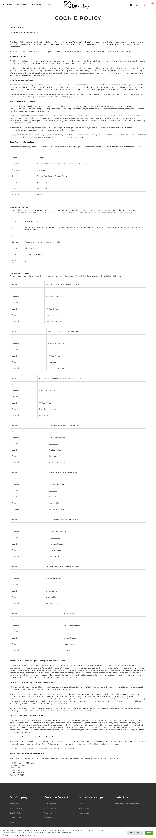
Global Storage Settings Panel (108, 696)
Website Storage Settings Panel (37, 696)
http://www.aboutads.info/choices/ (28, 130)
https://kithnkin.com (39, 44)
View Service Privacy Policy (55, 176)
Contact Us (121, 797)
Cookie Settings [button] (135, 833)
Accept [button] (148, 833)
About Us (49, 5)
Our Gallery (7, 5)
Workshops (21, 5)
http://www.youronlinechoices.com (61, 130)
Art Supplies (35, 5)
